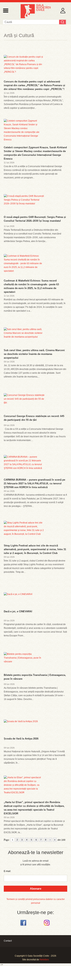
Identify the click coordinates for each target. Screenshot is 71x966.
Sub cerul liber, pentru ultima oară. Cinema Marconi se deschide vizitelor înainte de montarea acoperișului (34, 354)
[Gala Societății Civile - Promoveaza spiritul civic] (36, 17)
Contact (8, 940)
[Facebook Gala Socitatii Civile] (23, 925)
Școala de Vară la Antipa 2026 (21, 738)
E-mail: (7, 871)
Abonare (35, 888)
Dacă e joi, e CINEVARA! (18, 611)
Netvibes (44, 959)
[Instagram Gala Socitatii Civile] (47, 925)
